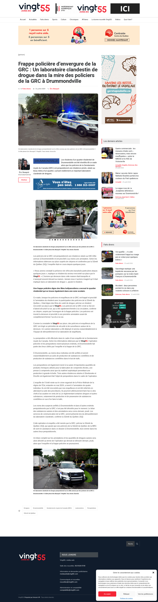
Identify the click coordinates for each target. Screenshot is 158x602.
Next (101, 220)
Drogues (26, 508)
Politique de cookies (126, 598)
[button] (153, 572)
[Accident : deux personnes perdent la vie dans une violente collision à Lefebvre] (107, 290)
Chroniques (74, 19)
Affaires (85, 19)
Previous (30, 220)
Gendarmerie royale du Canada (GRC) (59, 508)
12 (79, 239)
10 (73, 239)
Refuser (126, 594)
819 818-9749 (80, 566)
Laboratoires (79, 508)
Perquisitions (91, 508)
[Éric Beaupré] (24, 164)
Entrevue (131, 165)
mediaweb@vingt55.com (69, 574)
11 (76, 239)
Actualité (118, 165)
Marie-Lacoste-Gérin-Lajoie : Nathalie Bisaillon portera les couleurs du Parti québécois (127, 176)
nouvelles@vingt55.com (68, 582)
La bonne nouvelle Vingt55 (102, 19)
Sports (54, 19)
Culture (63, 19)
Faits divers (44, 19)
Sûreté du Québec (30, 513)
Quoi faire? (128, 19)
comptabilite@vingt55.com (69, 590)
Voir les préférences (145, 594)
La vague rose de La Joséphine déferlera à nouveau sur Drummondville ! (127, 191)
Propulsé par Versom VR (32, 597)
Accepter (107, 594)
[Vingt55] (34, 9)
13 (81, 239)
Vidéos (117, 19)
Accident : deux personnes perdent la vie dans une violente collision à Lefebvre (126, 288)
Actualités (33, 19)
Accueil (23, 19)
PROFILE (24, 180)
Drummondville (38, 508)
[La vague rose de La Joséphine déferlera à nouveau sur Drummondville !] (107, 193)
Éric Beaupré (54, 89)
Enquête (124, 165)
